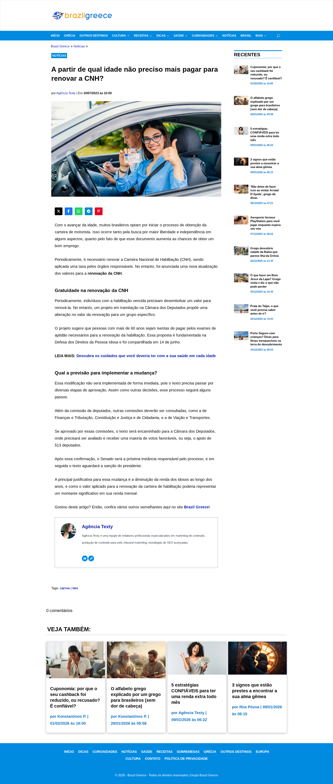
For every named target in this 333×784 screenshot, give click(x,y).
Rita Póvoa (249, 707)
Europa (262, 752)
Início (55, 35)
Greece (202, 507)
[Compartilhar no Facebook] (68, 211)
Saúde (179, 35)
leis (75, 588)
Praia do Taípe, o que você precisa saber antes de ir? (264, 309)
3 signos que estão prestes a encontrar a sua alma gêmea (264, 163)
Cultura (119, 35)
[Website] (91, 558)
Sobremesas (188, 752)
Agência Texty (66, 93)
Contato (152, 758)
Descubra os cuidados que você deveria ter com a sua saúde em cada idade (146, 356)
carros (65, 588)
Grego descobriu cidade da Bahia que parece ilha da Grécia (264, 252)
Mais (259, 35)
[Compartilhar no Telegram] (88, 211)
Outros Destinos (94, 35)
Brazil (190, 507)
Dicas (161, 35)
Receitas (141, 35)
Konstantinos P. (71, 716)
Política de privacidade (186, 758)
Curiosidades (203, 35)
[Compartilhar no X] (58, 211)
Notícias (229, 35)
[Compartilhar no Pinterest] (99, 211)
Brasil (245, 35)
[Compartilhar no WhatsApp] (78, 211)
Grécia (69, 35)
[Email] (85, 558)
